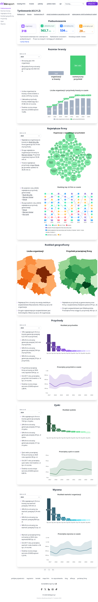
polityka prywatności (17, 578)
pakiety (40, 4)
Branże (29, 14)
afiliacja (72, 578)
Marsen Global (27, 155)
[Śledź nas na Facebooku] (42, 589)
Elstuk (37, 165)
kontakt (38, 578)
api (61, 4)
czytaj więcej (24, 42)
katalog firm (21, 4)
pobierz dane (51, 4)
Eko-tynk (26, 214)
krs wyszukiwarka (57, 578)
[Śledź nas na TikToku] (56, 589)
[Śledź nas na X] (45, 589)
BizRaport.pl (21, 14)
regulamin (30, 578)
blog (66, 578)
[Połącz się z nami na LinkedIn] (49, 589)
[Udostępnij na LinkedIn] (53, 570)
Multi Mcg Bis (34, 142)
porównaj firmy (82, 578)
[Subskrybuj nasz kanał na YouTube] (52, 589)
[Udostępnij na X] (49, 570)
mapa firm (46, 578)
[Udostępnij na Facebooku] (45, 570)
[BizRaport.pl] (7, 3)
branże (31, 4)
